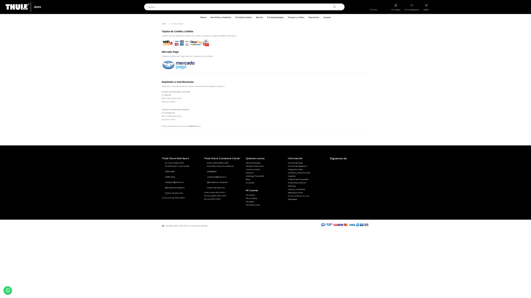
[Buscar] (335, 7)
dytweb (204, 225)
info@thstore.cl (194, 126)
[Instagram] (334, 164)
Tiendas (373, 9)
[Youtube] (349, 164)
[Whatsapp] (357, 164)
